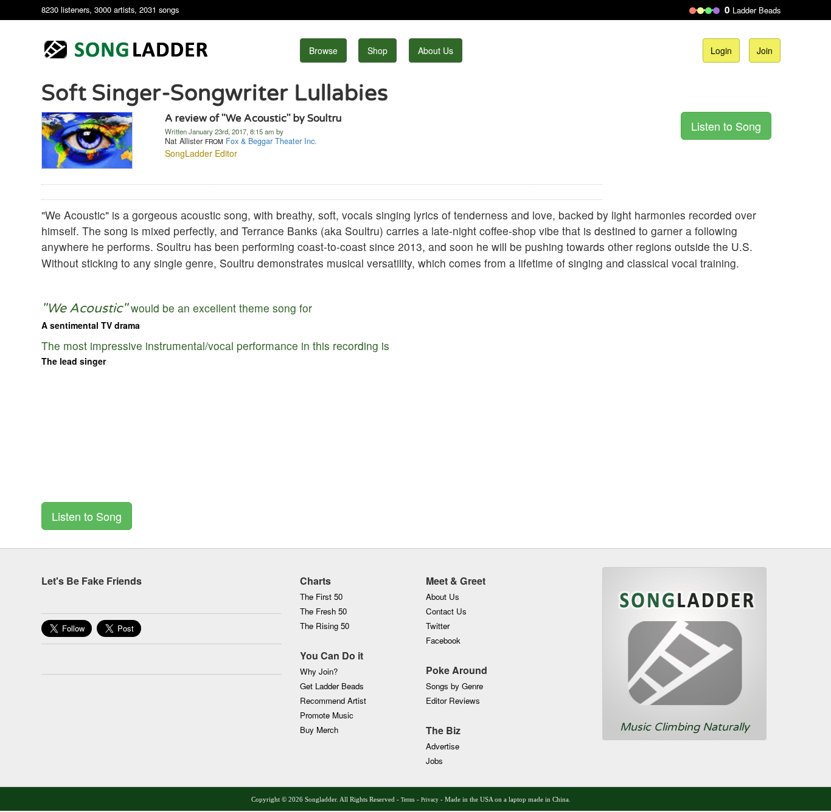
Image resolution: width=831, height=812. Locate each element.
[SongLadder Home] (684, 644)
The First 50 (321, 596)
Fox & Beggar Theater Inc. (271, 141)
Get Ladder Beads (332, 686)
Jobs (434, 760)
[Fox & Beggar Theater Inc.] (87, 139)
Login (721, 50)
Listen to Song (726, 126)
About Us (435, 50)
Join (765, 50)
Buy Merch (319, 729)
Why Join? (319, 671)
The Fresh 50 (323, 611)
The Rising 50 (324, 625)
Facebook (443, 640)
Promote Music (326, 715)
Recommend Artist (333, 700)
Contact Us (446, 611)
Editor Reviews (453, 700)
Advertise (442, 746)
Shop (377, 50)
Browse (323, 50)
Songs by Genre (454, 686)
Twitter (438, 625)
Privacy (430, 800)
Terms (408, 800)
